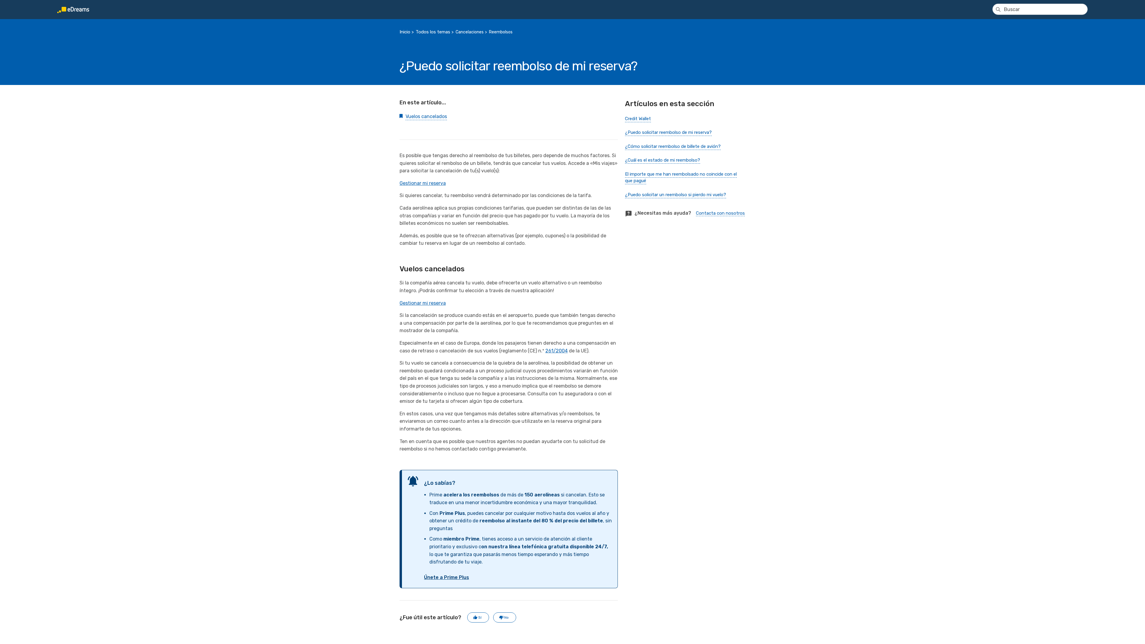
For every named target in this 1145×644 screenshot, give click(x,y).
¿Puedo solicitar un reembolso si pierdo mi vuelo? (675, 194)
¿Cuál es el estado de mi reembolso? (662, 160)
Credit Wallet (638, 118)
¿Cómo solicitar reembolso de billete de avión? (673, 146)
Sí (480, 617)
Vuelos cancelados (426, 116)
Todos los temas (433, 32)
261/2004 (556, 351)
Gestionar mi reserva (423, 183)
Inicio (405, 32)
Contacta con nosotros (720, 213)
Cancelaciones (470, 32)
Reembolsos (501, 32)
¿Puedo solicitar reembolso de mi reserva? (668, 132)
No (506, 617)
